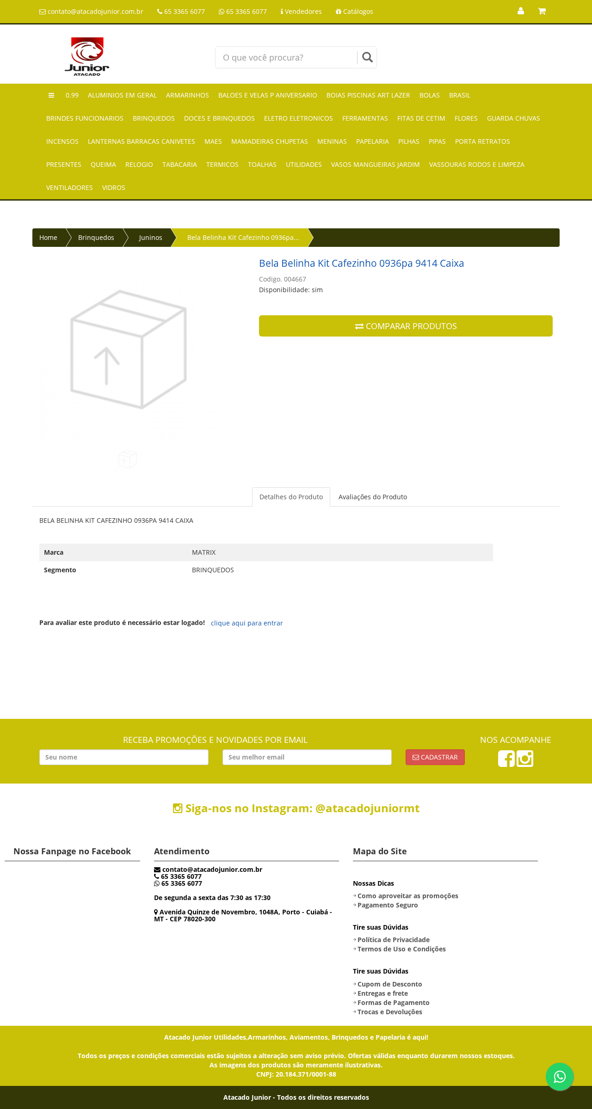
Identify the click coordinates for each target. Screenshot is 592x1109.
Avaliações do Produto (373, 496)
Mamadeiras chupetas (269, 141)
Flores (466, 118)
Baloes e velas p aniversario (267, 95)
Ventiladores (69, 187)
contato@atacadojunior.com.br (94, 11)
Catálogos (357, 11)
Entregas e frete (383, 993)
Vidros (113, 187)
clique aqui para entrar (247, 623)
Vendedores (302, 11)
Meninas (332, 141)
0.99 (72, 95)
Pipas (437, 141)
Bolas (429, 95)
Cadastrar (438, 757)
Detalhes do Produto (291, 496)
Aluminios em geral (122, 95)
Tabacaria (179, 164)
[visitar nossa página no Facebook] (506, 763)
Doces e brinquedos (219, 118)
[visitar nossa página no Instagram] (525, 763)
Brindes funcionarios (84, 118)
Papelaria (372, 141)
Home (48, 237)
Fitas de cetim (421, 118)
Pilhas (408, 141)
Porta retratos (482, 141)
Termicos (222, 164)
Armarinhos (187, 95)
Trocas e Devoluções (390, 1011)
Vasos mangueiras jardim (375, 164)
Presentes (63, 164)
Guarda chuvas (513, 118)
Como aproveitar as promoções (408, 895)
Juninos (150, 237)
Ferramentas (365, 118)
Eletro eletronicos (298, 118)
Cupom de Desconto (390, 984)
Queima (103, 164)
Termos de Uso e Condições (402, 948)
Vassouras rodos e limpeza (476, 164)
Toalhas (262, 164)
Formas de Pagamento (394, 1002)
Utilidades (304, 164)
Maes (213, 141)
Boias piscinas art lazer (368, 95)
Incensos (62, 141)
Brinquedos (154, 118)
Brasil (459, 95)
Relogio (139, 164)
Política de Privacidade (394, 939)
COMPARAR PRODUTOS (410, 325)
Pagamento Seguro (388, 905)
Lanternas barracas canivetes (141, 141)
